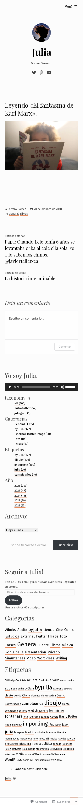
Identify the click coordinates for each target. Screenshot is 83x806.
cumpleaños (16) (25, 474)
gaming (45, 716)
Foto (63, 636)
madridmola (41, 732)
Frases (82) (21, 444)
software (16, 748)
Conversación (13, 704)
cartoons (58, 688)
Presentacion (35, 652)
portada (57, 743)
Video (31, 658)
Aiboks (10, 630)
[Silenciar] (62, 387)
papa (71, 738)
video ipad (10, 754)
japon (65, 724)
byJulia (35, 629)
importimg (35, 724)
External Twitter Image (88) (32, 434)
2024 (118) (20, 495)
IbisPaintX (17, 724)
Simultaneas (15, 658)
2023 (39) (20, 500)
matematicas (12, 738)
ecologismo (11, 710)
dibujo (52, 703)
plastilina (25, 744)
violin (20, 754)
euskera (43, 710)
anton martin (67, 680)
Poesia (36, 744)
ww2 (53, 760)
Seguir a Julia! (24, 571)
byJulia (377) (22, 429)
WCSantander (58, 754)
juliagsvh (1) (22, 413)
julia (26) (20, 469)
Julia (41, 52)
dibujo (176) (22, 459)
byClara (29, 688)
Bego (14, 688)
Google (54, 716)
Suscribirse (66, 545)
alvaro (54, 680)
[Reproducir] (10, 387)
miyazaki (44, 738)
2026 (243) (20, 485)
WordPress (45, 658)
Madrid (29, 732)
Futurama (34, 716)
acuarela (34, 680)
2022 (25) (19, 505)
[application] (41, 387)
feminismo (56, 710)
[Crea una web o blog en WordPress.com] (14, 778)
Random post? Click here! (31, 769)
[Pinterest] (41, 72)
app (7, 688)
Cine (59, 630)
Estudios (12, 636)
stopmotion (42, 748)
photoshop (12, 744)
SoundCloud (28, 748)
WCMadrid (37, 754)
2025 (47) (20, 490)
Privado (54, 652)
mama (52, 732)
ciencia (48, 630)
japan (58, 724)
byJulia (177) (22, 455)
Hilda (8, 724)
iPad (51, 724)
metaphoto (26, 738)
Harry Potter (68, 716)
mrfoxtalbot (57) (25, 408)
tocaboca (68, 749)
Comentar (64, 346)
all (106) (19, 403)
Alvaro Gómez (17, 209)
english (33, 710)
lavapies (19, 732)
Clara (26, 695)
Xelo (59, 760)
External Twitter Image (39, 636)
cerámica (68, 689)
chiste (9, 695)
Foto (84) (20, 439)
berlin (21, 688)
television (56, 749)
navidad (62, 738)
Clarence (35, 695)
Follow (13, 600)
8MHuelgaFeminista (15, 680)
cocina (52, 695)
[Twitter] (34, 72)
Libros (24, 213)
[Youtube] (48, 72)
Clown (44, 695)
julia (9, 731)
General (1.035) (24, 424)
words (26, 759)
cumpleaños (32, 703)
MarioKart (62, 732)
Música (67, 645)
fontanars (13, 716)
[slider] (70, 386)
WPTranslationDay (40, 759)
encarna (23, 710)
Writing (61, 658)
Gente (44, 645)
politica (47, 744)
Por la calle (14, 652)
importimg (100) (24, 464)
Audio (22, 630)
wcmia (47, 754)
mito (35, 738)
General (14, 213)
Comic (69, 630)
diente (66, 704)
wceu (28, 754)
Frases (10, 645)
